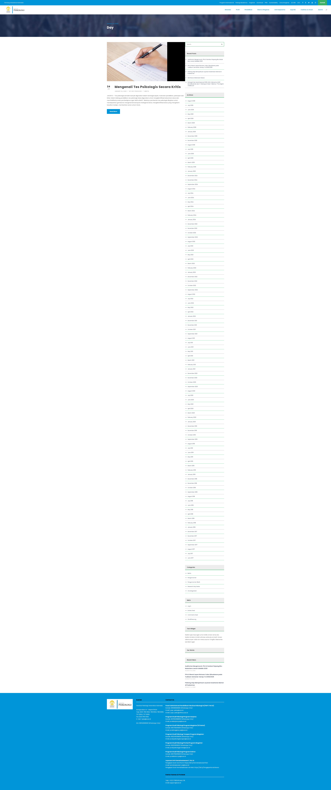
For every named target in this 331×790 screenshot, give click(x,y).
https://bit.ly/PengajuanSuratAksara (206, 767)
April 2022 (190, 312)
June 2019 (191, 452)
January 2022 (192, 316)
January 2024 (192, 219)
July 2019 (190, 448)
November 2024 (192, 180)
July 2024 (190, 193)
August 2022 (191, 294)
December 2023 (192, 224)
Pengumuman (192, 578)
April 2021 (190, 356)
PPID (266, 3)
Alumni (320, 10)
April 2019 (190, 461)
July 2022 (190, 299)
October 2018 (192, 487)
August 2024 (191, 189)
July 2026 (190, 105)
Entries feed (191, 610)
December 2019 (192, 426)
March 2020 (191, 413)
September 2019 (192, 439)
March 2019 (191, 466)
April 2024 (191, 206)
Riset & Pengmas (263, 10)
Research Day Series (194, 586)
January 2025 (192, 171)
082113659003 (175, 745)
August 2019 (191, 444)
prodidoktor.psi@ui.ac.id (178, 756)
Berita (146, 91)
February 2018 (192, 523)
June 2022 (191, 303)
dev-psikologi (136, 91)
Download (260, 3)
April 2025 (190, 158)
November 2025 (192, 140)
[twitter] (308, 3)
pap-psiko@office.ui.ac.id (179, 713)
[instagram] (315, 3)
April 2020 (190, 408)
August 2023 (191, 241)
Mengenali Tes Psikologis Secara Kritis (148, 87)
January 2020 (192, 422)
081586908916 (175, 708)
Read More (113, 111)
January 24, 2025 (121, 91)
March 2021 (191, 360)
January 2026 (192, 132)
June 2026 (191, 110)
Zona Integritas (284, 3)
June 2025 (191, 154)
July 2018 (190, 501)
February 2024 (192, 215)
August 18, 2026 (190, 670)
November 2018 (192, 483)
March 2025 (191, 162)
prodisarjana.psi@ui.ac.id (178, 721)
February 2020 (192, 417)
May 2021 (190, 351)
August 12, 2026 (190, 687)
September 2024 (193, 184)
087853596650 (176, 719)
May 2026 (190, 114)
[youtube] (312, 3)
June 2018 (191, 505)
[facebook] (302, 3)
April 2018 (190, 514)
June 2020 (191, 400)
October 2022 (192, 285)
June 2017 (191, 558)
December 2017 (192, 531)
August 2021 (191, 338)
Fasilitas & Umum (307, 10)
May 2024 (191, 202)
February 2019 (192, 470)
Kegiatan (252, 3)
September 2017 (192, 545)
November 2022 (192, 281)
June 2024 (191, 197)
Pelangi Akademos (241, 3)
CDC (298, 3)
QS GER (293, 3)
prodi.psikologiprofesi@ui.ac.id (180, 748)
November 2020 (192, 378)
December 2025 (192, 136)
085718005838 (176, 728)
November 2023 (192, 228)
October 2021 (192, 329)
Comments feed (193, 615)
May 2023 (190, 255)
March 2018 (191, 518)
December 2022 (192, 277)
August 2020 (191, 391)
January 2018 (191, 527)
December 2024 (192, 175)
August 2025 (191, 145)
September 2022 (193, 290)
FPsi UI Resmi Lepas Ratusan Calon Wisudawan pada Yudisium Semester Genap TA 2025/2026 (203, 66)
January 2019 (191, 474)
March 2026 (191, 123)
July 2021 (190, 342)
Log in (189, 606)
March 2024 (191, 211)
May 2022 (190, 307)
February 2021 (192, 364)
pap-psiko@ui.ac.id (176, 710)
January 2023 (192, 272)
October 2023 (192, 233)
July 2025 (190, 149)
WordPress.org (192, 619)
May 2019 (190, 457)
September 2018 (192, 492)
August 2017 (191, 549)
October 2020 (192, 382)
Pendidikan (248, 10)
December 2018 (192, 479)
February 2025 (192, 167)
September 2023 (193, 237)
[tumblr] (305, 3)
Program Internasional (227, 3)
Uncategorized (192, 591)
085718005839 (176, 754)
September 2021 (192, 334)
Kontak (322, 3)
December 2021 (192, 320)
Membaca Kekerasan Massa (196, 78)
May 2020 (190, 404)
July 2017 (190, 553)
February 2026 (192, 127)
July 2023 (190, 246)
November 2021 (192, 325)
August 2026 (191, 101)
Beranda (228, 10)
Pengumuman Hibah (194, 582)
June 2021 (190, 347)
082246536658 (176, 737)
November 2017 (192, 536)
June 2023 (191, 250)
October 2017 (192, 540)
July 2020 (190, 395)
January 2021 (191, 369)
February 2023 (192, 268)
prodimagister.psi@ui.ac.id (178, 730)
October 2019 (192, 435)
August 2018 (191, 496)
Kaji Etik (293, 10)
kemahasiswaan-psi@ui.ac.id (179, 765)
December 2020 (192, 373)
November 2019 (192, 430)
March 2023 (191, 263)
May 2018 (190, 509)
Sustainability (273, 3)
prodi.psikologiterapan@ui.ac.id (180, 739)
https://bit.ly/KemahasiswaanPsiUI (196, 763)
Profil (237, 10)
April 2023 (190, 259)
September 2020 (193, 386)
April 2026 (190, 118)
